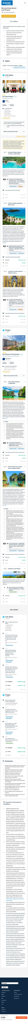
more (5, 242)
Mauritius (3, 992)
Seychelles (3, 1000)
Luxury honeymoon (18, 994)
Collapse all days (21, 136)
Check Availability (21, 1017)
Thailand (3, 996)
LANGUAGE (4, 985)
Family (15, 992)
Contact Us (3, 1011)
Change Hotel (6, 118)
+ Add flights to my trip (19, 67)
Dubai (2, 1002)
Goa (2, 1004)
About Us (3, 1009)
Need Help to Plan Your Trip (9, 16)
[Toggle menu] (25, 2)
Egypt (2, 994)
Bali (2, 998)
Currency (3, 981)
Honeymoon (16, 996)
